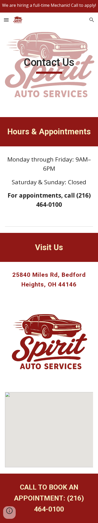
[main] (49, 65)
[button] (6, 20)
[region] (49, 6)
